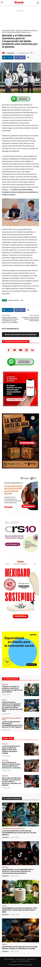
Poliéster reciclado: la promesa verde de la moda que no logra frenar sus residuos (12, 689)
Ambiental (5, 684)
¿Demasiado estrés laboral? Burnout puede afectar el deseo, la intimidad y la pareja (20, 948)
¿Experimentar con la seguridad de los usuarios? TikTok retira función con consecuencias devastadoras (17, 871)
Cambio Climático (13, 300)
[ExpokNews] (4, 52)
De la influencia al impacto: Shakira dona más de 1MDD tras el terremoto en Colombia (11, 765)
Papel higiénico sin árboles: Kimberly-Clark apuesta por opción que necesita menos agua (19, 910)
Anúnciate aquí (31, 959)
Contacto (14, 961)
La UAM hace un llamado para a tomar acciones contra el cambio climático (30, 319)
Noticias (4, 700)
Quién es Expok (21, 959)
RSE (22, 300)
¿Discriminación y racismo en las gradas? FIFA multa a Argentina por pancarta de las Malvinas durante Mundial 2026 (12, 706)
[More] (28, 57)
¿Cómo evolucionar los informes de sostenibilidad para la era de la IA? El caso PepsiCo (12, 724)
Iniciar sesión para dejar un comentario (20, 334)
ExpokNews (11, 53)
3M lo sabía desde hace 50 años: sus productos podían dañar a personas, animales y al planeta (11, 781)
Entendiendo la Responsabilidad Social (11, 718)
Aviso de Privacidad (24, 961)
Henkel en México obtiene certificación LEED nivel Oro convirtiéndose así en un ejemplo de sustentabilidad (10, 320)
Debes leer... (5, 743)
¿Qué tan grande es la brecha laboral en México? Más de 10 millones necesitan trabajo (11, 749)
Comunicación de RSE (8, 30)
